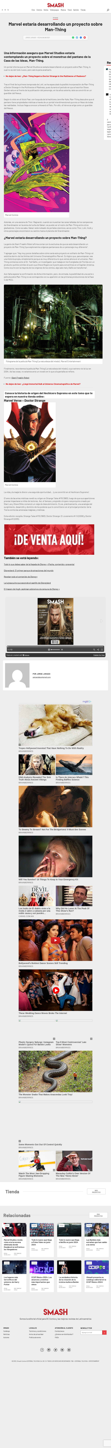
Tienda (83, 10)
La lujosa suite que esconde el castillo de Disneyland (27, 583)
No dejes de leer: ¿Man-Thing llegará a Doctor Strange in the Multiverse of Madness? (46, 76)
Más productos (96, 1191)
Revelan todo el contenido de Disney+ (21, 576)
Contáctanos (59, 1331)
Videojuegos (54, 10)
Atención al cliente (64, 1328)
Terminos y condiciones (37, 1331)
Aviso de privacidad (36, 1334)
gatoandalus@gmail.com (42, 677)
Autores (6, 1337)
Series (46, 10)
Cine (33, 10)
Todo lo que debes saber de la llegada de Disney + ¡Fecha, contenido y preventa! (39, 564)
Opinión (76, 10)
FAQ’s (57, 1337)
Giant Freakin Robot (20, 377)
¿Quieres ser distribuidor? (64, 1334)
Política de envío (35, 1337)
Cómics (39, 10)
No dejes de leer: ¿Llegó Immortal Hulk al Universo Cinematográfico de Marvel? (43, 384)
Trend (70, 10)
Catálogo (6, 1331)
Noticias (6, 1334)
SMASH (6, 1328)
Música (63, 10)
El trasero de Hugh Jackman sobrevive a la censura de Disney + (32, 589)
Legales (33, 1328)
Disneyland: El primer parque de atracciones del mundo (28, 570)
